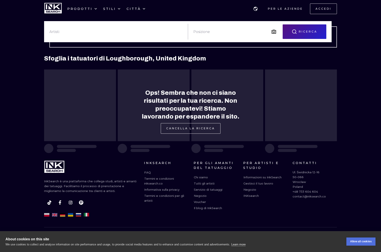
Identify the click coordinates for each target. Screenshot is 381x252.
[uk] (70, 214)
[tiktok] (49, 202)
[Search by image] (274, 32)
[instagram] (70, 202)
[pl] (46, 214)
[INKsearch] (53, 8)
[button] (255, 9)
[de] (62, 214)
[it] (86, 214)
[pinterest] (81, 202)
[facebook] (60, 202)
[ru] (78, 214)
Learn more (238, 244)
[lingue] (255, 9)
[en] (54, 214)
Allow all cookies (361, 241)
